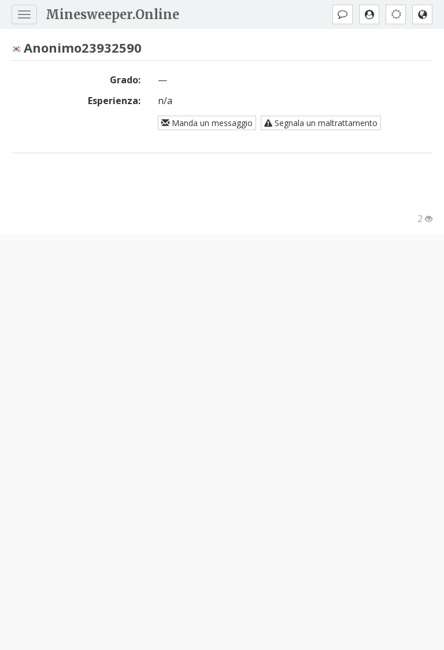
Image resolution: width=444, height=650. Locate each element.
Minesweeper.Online (112, 14)
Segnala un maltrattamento (325, 122)
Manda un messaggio (211, 122)
